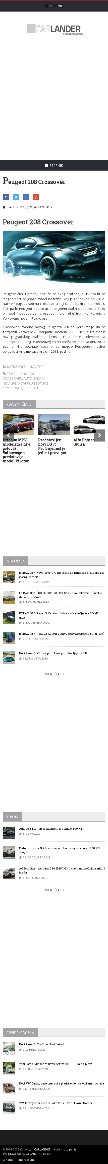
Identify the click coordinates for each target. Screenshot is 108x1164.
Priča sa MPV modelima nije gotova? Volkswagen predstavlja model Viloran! (17, 450)
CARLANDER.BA (40, 1153)
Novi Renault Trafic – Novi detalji (41, 1044)
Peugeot (31, 388)
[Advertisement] (54, 99)
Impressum (26, 1159)
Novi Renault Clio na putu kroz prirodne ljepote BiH (53, 653)
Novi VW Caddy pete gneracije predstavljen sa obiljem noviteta (61, 1083)
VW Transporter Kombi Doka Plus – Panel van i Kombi (55, 1103)
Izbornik (55, 6)
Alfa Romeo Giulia (84, 442)
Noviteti (37, 366)
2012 (23, 373)
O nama (8, 1159)
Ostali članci (54, 674)
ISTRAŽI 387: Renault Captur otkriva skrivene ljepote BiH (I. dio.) (62, 633)
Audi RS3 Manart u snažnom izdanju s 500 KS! (51, 828)
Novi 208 (10, 383)
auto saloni (34, 378)
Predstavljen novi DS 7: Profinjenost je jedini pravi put (52, 446)
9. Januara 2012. (41, 207)
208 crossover (18, 376)
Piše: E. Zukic (14, 207)
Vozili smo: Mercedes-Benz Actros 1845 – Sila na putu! (55, 1064)
